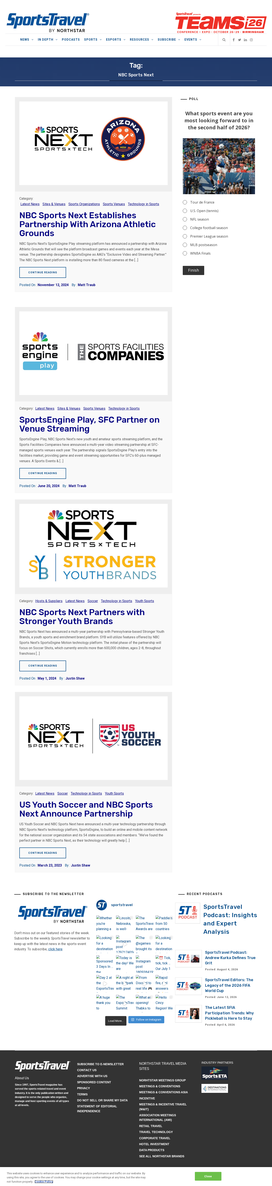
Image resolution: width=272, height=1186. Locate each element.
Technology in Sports (143, 204)
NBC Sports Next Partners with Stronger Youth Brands (82, 616)
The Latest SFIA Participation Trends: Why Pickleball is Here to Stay (229, 1013)
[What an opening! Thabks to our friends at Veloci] (144, 1003)
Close (208, 1176)
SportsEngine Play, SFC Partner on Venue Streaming (89, 424)
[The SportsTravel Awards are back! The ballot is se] (144, 924)
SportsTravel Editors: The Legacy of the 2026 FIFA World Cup (229, 985)
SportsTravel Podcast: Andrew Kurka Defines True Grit (230, 957)
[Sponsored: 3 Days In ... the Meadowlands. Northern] (105, 964)
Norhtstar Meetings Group (162, 1080)
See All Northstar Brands (161, 1156)
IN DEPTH (45, 39)
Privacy (83, 1088)
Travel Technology (156, 1132)
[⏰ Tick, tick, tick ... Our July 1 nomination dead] (164, 964)
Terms (82, 1094)
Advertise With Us (92, 1076)
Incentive (147, 1098)
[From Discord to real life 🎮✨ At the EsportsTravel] (144, 984)
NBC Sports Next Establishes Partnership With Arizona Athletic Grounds (87, 224)
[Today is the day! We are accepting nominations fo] (125, 964)
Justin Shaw (75, 678)
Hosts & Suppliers (48, 601)
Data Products (151, 1150)
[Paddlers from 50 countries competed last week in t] (164, 924)
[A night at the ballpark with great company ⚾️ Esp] (125, 984)
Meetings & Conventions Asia (163, 1092)
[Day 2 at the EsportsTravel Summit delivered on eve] (105, 984)
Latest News (30, 204)
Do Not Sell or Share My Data (102, 1100)
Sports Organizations (84, 204)
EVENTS (190, 39)
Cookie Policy (44, 1181)
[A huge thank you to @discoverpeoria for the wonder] (105, 1003)
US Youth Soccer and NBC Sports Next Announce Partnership (86, 809)
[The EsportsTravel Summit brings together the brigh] (125, 1003)
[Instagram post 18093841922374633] (144, 964)
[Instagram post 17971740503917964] (125, 944)
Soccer (93, 601)
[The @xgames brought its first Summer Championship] (144, 944)
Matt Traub (86, 285)
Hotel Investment (154, 1144)
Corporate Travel (154, 1138)
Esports (113, 39)
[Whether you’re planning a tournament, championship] (105, 924)
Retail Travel (150, 1126)
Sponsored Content (94, 1082)
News (24, 39)
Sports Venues (114, 204)
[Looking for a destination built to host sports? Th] (105, 944)
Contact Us (86, 1070)
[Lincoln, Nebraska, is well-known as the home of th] (125, 924)
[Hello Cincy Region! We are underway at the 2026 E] (164, 1003)
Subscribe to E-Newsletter (100, 1064)
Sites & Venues (53, 204)
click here (55, 949)
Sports (91, 39)
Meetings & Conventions (159, 1086)
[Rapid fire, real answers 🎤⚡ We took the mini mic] (164, 984)
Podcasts (71, 39)
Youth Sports (144, 601)
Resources (139, 39)
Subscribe (167, 39)
